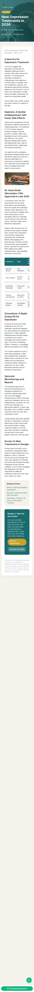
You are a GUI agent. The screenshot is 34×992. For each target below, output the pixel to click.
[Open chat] (29, 980)
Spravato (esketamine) (13, 389)
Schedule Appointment (18, 989)
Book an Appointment (14, 542)
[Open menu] (30, 4)
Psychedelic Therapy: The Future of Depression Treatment (16, 500)
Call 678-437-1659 (17, 549)
